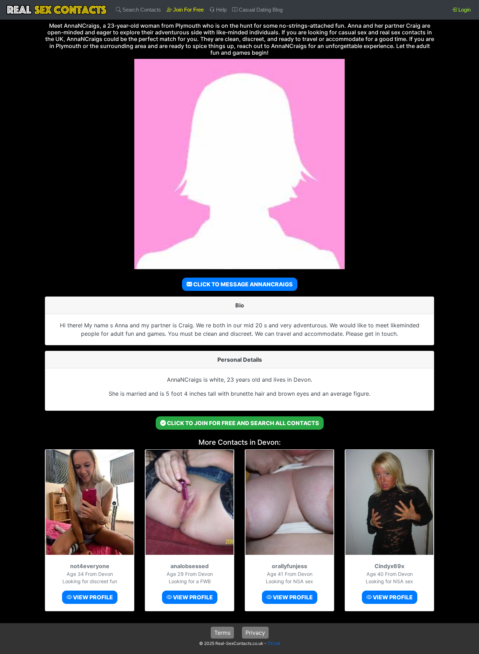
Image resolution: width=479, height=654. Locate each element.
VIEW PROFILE (92, 597)
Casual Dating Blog (260, 10)
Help (221, 10)
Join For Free (188, 10)
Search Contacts (141, 10)
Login (464, 10)
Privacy (255, 632)
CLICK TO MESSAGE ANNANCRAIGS (242, 284)
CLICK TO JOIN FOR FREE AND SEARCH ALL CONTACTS (242, 423)
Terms (222, 632)
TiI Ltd (274, 643)
